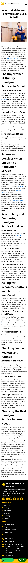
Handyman (7, 510)
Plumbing (7, 516)
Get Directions (9, 555)
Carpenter (7, 513)
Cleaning (6, 518)
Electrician (7, 505)
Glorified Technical (12, 4)
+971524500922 (9, 538)
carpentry (20, 186)
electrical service (18, 200)
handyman (18, 235)
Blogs (5, 527)
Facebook (4, 323)
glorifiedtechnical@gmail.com (14, 544)
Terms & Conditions (10, 529)
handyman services (12, 58)
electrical (4, 99)
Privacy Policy (8, 532)
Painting (6, 508)
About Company (9, 524)
